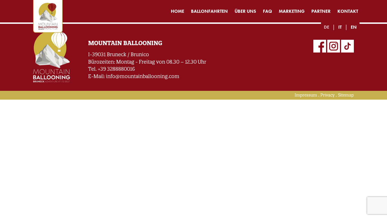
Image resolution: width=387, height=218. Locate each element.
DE (326, 27)
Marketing (292, 11)
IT (340, 27)
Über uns (245, 11)
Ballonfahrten (209, 11)
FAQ (267, 11)
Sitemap (346, 95)
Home (177, 11)
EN (354, 27)
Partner (321, 11)
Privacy (327, 95)
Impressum (306, 95)
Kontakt (347, 11)
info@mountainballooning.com (142, 76)
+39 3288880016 (116, 69)
